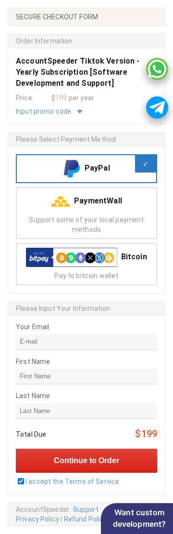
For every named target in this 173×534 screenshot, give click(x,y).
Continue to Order (86, 460)
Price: (25, 98)
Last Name (33, 395)
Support (86, 509)
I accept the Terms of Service (72, 481)
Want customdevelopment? (139, 518)
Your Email (32, 326)
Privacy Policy (37, 519)
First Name (33, 361)
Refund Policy (85, 519)
